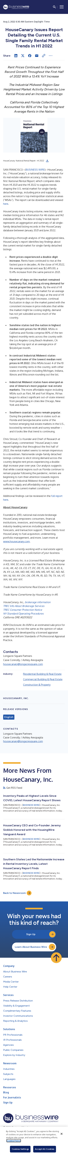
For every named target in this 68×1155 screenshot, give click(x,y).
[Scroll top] (56, 957)
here (5, 203)
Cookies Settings (20, 1149)
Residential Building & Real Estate (42, 674)
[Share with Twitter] (22, 55)
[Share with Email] (36, 55)
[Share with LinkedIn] (15, 55)
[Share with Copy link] (43, 55)
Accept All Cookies (44, 1149)
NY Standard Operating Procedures (23, 613)
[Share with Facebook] (29, 55)
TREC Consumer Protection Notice (22, 609)
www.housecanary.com (16, 541)
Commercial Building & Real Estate (42, 679)
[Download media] (47, 161)
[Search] (54, 7)
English (8, 717)
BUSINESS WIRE (35, 169)
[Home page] (16, 7)
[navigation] (62, 7)
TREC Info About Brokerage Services (23, 606)
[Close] (61, 1133)
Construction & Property (37, 684)
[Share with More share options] (50, 55)
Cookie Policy (14, 1140)
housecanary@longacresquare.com (23, 664)
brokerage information (37, 602)
